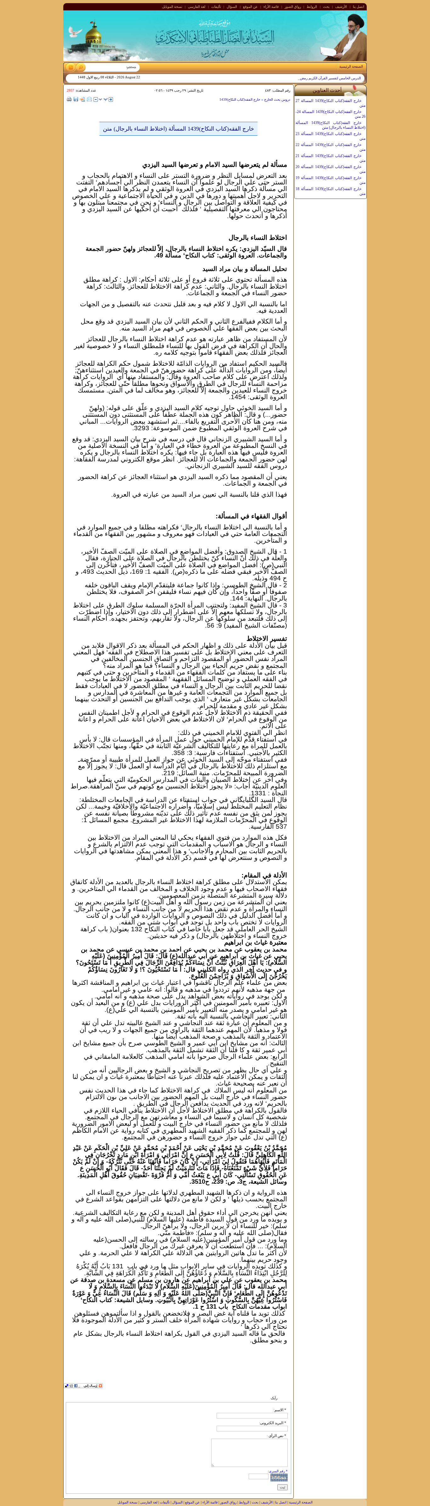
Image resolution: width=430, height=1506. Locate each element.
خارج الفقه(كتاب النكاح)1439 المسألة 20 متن (330, 169)
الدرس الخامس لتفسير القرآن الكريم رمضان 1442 (325, 78)
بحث (326, 6)
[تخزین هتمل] (76, 99)
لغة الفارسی (196, 6)
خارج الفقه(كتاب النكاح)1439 (239, 99)
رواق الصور (293, 6)
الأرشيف (341, 6)
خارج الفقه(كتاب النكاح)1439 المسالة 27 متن (330, 103)
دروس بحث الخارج (276, 99)
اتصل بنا (358, 6)
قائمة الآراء (271, 6)
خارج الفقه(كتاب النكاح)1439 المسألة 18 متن (330, 191)
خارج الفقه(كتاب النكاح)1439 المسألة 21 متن (330, 158)
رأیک (274, 1398)
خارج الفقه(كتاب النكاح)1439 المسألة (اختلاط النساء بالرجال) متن (330, 125)
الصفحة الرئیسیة (351, 66)
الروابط (312, 6)
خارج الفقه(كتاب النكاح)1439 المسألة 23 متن (330, 136)
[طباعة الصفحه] (69, 99)
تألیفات (216, 6)
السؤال (232, 6)
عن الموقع (250, 6)
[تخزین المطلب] (82, 100)
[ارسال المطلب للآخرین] (89, 99)
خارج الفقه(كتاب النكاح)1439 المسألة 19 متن (330, 180)
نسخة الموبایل (172, 6)
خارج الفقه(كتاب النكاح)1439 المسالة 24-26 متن (330, 114)
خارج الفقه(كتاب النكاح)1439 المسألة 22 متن (330, 147)
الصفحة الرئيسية (301, 1502)
